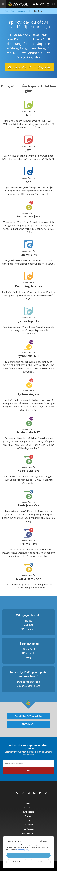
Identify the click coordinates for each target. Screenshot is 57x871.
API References (28, 629)
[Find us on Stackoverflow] (29, 793)
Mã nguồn (28, 625)
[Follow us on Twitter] (17, 793)
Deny (40, 862)
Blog (28, 657)
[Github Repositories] (40, 793)
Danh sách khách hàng (28, 682)
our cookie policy (22, 850)
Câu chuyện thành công (28, 686)
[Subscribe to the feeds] (46, 793)
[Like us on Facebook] (11, 793)
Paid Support (28, 833)
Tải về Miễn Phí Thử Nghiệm (31, 67)
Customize (17, 862)
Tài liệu (28, 621)
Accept (28, 855)
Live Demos (27, 824)
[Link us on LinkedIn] (23, 793)
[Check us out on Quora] (34, 793)
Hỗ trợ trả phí (28, 653)
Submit (28, 770)
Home (28, 803)
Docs (27, 820)
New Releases (27, 811)
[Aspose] (18, 4)
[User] (48, 4)
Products (28, 807)
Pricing (28, 816)
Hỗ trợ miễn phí (28, 649)
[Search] (53, 4)
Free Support (28, 829)
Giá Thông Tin (28, 724)
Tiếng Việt (40, 4)
